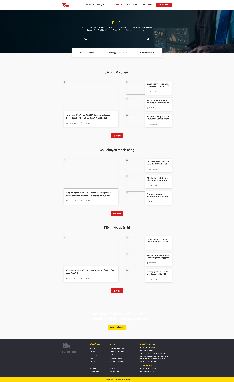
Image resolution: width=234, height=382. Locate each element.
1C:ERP (111, 355)
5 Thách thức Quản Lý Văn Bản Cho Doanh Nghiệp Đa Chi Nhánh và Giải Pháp (157, 240)
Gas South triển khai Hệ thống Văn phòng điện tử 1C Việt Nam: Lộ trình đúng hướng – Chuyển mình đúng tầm (158, 163)
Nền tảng (92, 351)
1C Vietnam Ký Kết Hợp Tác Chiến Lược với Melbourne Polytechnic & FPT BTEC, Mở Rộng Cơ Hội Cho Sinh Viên (88, 116)
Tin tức (118, 5)
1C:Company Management (116, 348)
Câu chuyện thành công (117, 52)
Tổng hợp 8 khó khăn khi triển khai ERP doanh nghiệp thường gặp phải (158, 257)
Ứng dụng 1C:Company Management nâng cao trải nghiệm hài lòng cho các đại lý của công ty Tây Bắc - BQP (158, 195)
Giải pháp (89, 5)
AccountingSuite (113, 365)
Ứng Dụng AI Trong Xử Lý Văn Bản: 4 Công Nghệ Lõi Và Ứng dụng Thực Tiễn (90, 271)
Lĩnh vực (100, 5)
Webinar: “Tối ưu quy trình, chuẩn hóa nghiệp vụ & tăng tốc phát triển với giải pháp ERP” (158, 102)
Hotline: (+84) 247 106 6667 (148, 347)
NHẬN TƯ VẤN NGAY (117, 327)
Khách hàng (93, 355)
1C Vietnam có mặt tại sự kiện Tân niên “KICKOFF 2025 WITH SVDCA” (158, 118)
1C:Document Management (116, 351)
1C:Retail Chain (113, 368)
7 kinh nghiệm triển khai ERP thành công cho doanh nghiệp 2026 (158, 273)
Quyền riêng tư (94, 371)
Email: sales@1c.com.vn (147, 371)
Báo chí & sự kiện (87, 52)
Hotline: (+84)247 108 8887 (148, 368)
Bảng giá (92, 361)
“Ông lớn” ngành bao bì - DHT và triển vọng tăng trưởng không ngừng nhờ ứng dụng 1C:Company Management (88, 194)
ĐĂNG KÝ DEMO (164, 5)
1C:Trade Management (115, 358)
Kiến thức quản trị (147, 52)
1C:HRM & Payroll (114, 371)
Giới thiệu (93, 348)
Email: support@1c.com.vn (148, 350)
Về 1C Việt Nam (130, 5)
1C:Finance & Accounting (116, 361)
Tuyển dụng (93, 368)
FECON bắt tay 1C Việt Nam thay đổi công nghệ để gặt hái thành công (157, 179)
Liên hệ (142, 5)
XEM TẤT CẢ (117, 136)
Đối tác (109, 5)
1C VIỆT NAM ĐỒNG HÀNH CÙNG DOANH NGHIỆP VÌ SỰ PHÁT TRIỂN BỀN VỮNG (158, 85)
